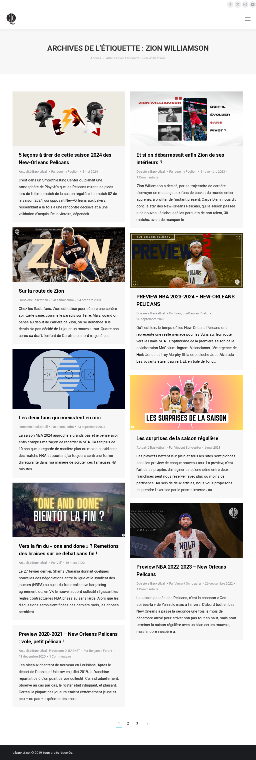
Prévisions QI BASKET (64, 651)
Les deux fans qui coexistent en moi (60, 418)
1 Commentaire (147, 177)
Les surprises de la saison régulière (177, 438)
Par (64, 171)
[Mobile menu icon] (247, 19)
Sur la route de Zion (41, 291)
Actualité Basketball (33, 171)
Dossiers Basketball (151, 171)
